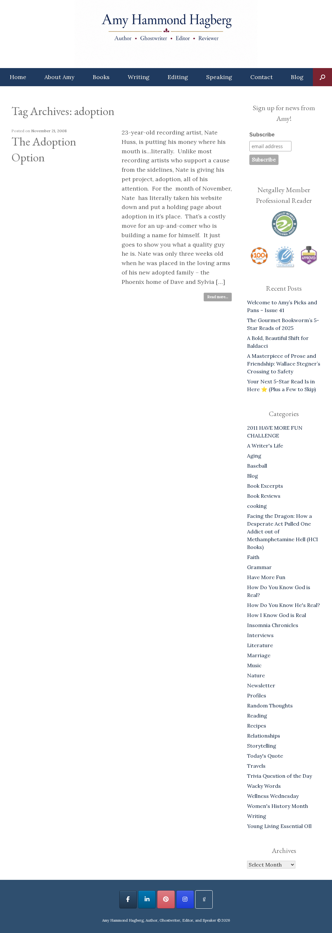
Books (101, 77)
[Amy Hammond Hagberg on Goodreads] (204, 899)
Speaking (219, 77)
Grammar (259, 567)
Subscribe (262, 134)
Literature (260, 645)
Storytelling (261, 745)
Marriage (258, 655)
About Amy (59, 77)
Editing (178, 77)
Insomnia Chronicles (272, 625)
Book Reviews (263, 496)
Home (18, 77)
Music (254, 665)
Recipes (256, 725)
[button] (322, 77)
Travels (256, 766)
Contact (261, 77)
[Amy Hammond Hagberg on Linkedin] (147, 899)
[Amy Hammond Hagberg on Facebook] (128, 899)
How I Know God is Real (276, 615)
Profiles (256, 695)
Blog (297, 77)
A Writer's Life (265, 445)
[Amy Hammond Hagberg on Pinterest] (166, 899)
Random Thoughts (270, 705)
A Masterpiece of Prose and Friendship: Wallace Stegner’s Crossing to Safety (283, 364)
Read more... (217, 297)
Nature (256, 675)
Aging (254, 455)
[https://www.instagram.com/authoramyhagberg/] (185, 899)
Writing (138, 77)
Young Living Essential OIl (279, 826)
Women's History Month (277, 806)
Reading (257, 715)
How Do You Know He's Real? (283, 605)
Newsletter (261, 685)
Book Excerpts (265, 486)
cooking (257, 506)
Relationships (263, 735)
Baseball (257, 465)
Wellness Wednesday (273, 796)
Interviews (260, 635)
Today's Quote (265, 755)
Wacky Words (264, 786)
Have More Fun (266, 577)
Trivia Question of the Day (279, 776)
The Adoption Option (43, 149)
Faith (253, 557)
